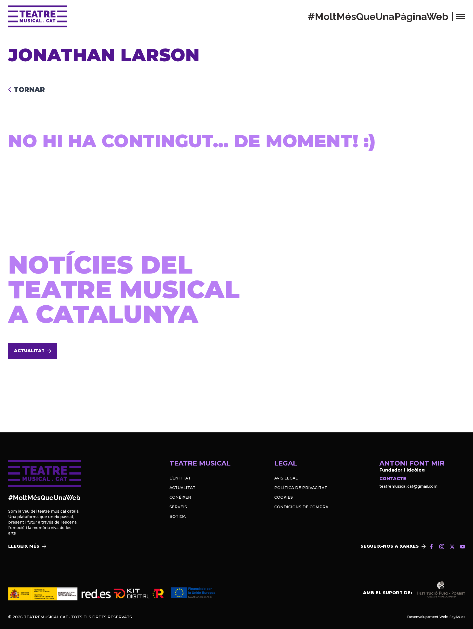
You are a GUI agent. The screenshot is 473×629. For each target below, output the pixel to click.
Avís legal (286, 478)
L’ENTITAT (180, 478)
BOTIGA (177, 516)
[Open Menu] (460, 16)
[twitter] (452, 546)
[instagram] (441, 546)
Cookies (283, 497)
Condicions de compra (301, 506)
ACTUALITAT (182, 487)
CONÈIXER (180, 497)
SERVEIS (178, 506)
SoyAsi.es (457, 617)
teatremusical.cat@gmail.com (408, 486)
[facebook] (431, 546)
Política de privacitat (300, 487)
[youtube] (462, 546)
